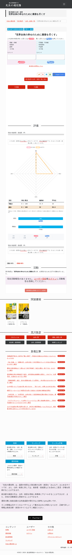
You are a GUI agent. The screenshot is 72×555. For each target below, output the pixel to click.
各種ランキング (57, 342)
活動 (36, 87)
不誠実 (41, 47)
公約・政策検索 (36, 342)
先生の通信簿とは (11, 544)
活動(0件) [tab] (10, 263)
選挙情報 (14, 474)
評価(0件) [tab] (20, 263)
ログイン (52, 279)
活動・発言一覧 (57, 337)
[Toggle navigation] (64, 4)
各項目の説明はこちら (36, 66)
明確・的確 (13, 42)
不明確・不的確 (43, 42)
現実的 (12, 45)
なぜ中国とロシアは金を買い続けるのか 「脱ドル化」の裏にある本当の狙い (31, 386)
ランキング (35, 456)
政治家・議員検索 (15, 342)
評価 (17, 87)
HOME (7, 530)
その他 (12, 49)
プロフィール (15, 337)
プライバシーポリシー (55, 537)
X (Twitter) (35, 518)
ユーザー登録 (40, 279)
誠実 (11, 47)
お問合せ (50, 533)
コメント (10, 52)
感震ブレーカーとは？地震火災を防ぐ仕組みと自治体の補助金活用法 (28, 390)
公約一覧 (36, 337)
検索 (14, 456)
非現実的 (41, 45)
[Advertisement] (36, 107)
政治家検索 (8, 537)
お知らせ (50, 530)
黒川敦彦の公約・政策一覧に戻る (36, 79)
